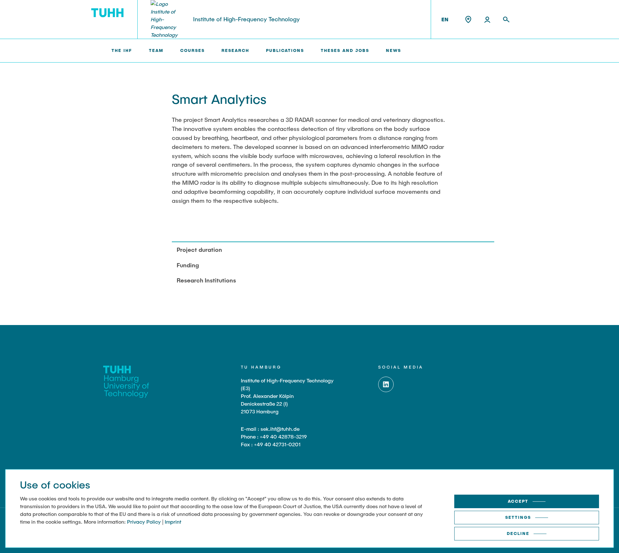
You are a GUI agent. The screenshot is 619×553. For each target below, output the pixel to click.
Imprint (173, 521)
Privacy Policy (144, 521)
